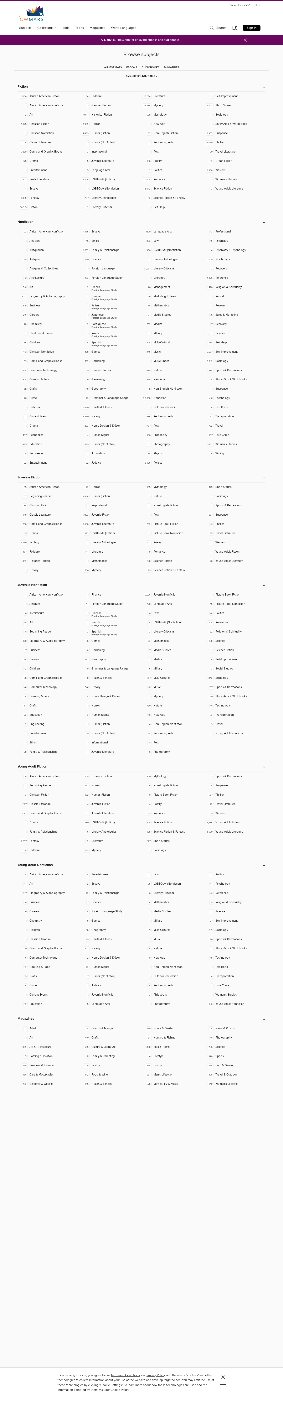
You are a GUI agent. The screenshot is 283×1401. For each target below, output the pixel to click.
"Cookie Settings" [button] (110, 1385)
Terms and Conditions (125, 1375)
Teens (79, 28)
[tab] (113, 67)
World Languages (123, 28)
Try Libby (105, 40)
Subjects (25, 28)
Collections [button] (46, 28)
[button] (240, 5)
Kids (66, 28)
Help (257, 5)
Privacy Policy (156, 1375)
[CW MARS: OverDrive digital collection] (31, 13)
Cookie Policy (120, 1390)
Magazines (97, 28)
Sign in (252, 28)
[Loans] (235, 28)
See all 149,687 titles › (141, 76)
